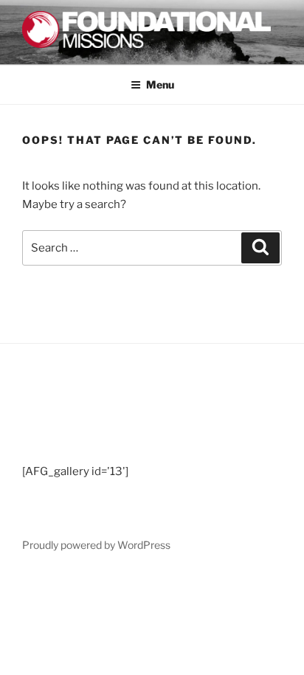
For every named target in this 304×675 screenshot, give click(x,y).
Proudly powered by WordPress (96, 545)
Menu (160, 84)
